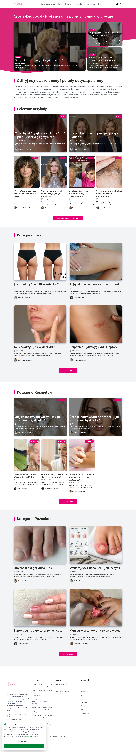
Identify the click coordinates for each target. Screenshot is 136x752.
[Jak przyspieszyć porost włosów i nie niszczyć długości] (104, 34)
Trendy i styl (85, 713)
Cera (59, 4)
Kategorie (85, 680)
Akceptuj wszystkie (24, 746)
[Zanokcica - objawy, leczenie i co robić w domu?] (40, 607)
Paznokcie (79, 4)
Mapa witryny (77, 737)
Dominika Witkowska (25, 360)
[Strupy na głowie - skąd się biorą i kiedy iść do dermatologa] (109, 172)
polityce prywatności (31, 736)
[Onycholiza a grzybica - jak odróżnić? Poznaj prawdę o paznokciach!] (40, 545)
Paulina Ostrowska (24, 149)
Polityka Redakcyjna (65, 737)
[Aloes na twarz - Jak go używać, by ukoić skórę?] (27, 455)
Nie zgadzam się (23, 741)
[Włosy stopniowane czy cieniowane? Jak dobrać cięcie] (27, 172)
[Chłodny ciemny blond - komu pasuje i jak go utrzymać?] (54, 172)
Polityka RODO (52, 737)
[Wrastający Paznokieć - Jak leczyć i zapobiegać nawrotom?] (96, 545)
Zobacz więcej (68, 370)
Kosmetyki (68, 4)
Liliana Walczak (79, 297)
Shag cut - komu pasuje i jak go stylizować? (39, 60)
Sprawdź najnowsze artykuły (68, 218)
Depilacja (84, 702)
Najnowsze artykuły (48, 4)
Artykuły (35, 680)
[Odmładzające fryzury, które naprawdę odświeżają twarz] (82, 172)
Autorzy (59, 680)
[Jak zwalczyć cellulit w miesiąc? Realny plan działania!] (40, 261)
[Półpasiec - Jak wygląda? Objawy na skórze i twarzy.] (96, 324)
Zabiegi (83, 684)
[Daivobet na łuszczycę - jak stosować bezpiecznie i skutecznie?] (82, 455)
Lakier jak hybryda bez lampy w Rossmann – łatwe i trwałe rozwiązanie (42, 692)
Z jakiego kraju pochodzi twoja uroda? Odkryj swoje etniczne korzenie (42, 701)
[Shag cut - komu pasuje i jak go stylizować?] (50, 46)
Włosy (83, 709)
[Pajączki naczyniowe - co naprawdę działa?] (96, 261)
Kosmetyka (90, 4)
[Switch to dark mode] (120, 4)
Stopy (100, 4)
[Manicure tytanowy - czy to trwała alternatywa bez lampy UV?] (96, 607)
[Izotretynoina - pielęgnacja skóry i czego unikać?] (54, 455)
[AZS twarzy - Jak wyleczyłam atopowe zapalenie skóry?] (40, 324)
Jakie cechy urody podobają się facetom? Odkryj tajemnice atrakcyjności (42, 709)
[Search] (117, 4)
